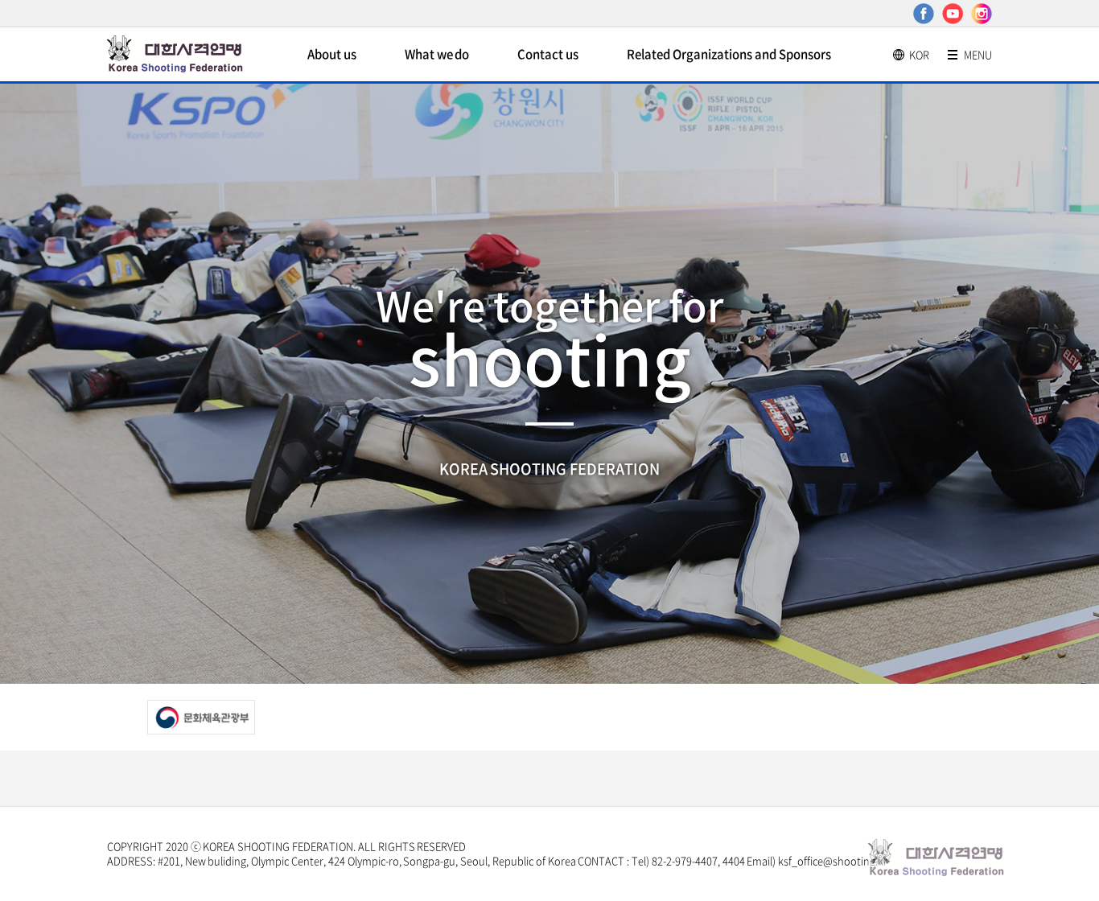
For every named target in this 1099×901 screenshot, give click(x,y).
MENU (978, 54)
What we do (437, 54)
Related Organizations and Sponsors (728, 54)
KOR (919, 54)
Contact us (547, 54)
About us (331, 54)
